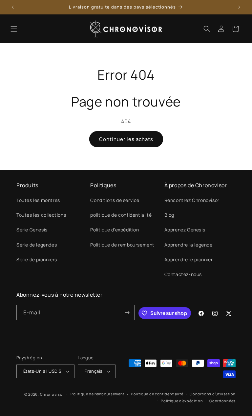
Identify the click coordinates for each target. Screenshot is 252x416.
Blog (169, 215)
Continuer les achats (126, 139)
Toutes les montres (38, 200)
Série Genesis (32, 230)
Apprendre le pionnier (188, 259)
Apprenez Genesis (184, 230)
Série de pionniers (36, 259)
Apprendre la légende (188, 245)
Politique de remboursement (122, 245)
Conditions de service (114, 200)
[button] (14, 29)
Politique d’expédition (182, 400)
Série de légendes (36, 245)
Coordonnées (222, 400)
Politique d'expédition (114, 230)
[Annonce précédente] (13, 7)
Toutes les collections (41, 215)
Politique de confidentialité (157, 393)
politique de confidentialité (121, 215)
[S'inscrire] (127, 312)
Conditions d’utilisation (213, 393)
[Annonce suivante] (239, 7)
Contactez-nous (183, 274)
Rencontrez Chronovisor (192, 200)
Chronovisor (52, 394)
